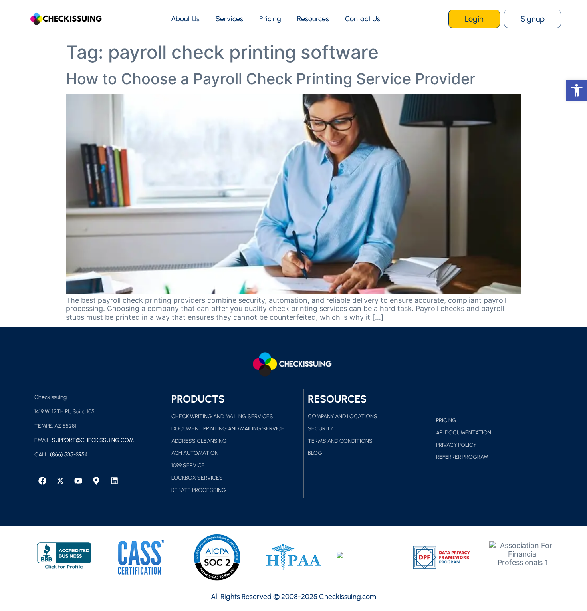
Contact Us (362, 18)
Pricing (270, 18)
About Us (185, 18)
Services (229, 18)
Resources (313, 18)
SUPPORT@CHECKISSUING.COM (93, 440)
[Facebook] (42, 481)
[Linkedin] (114, 481)
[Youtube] (78, 481)
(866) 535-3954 (69, 454)
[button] (576, 90)
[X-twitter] (60, 481)
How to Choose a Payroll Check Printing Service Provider (271, 78)
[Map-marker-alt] (96, 481)
